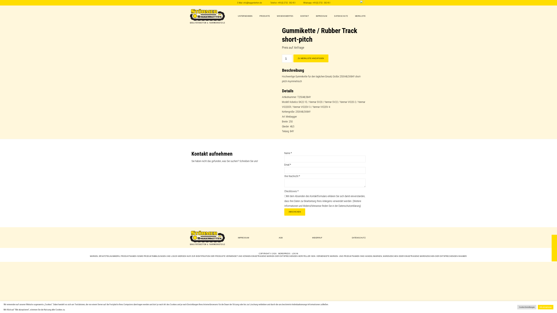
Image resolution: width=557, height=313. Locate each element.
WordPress (284, 254)
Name (288, 153)
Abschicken (295, 212)
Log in (295, 254)
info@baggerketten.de (252, 3)
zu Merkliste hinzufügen (311, 58)
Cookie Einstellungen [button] (527, 307)
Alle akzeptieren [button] (546, 307)
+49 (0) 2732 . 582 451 (287, 3)
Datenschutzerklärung (349, 205)
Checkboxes (291, 191)
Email (287, 164)
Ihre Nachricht (292, 176)
